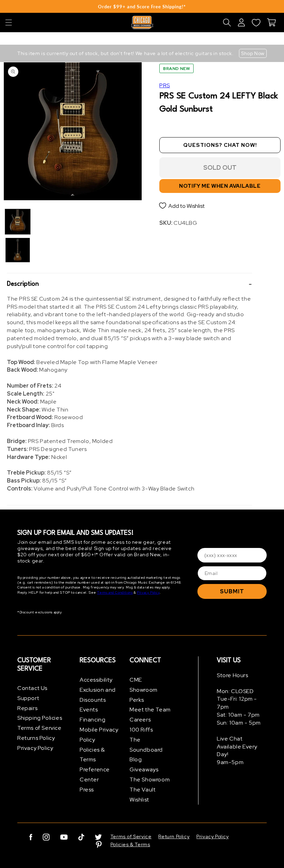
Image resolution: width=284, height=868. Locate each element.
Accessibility (96, 679)
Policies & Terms (92, 754)
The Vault (143, 789)
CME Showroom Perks (144, 689)
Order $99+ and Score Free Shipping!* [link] (142, 6)
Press (87, 789)
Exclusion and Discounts (98, 694)
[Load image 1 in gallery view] (17, 221)
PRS (164, 85)
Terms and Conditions (115, 592)
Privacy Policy (148, 592)
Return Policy (173, 836)
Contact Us (32, 688)
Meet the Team (150, 709)
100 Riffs (141, 729)
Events (89, 709)
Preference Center (95, 774)
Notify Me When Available (219, 186)
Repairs (27, 708)
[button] (8, 22)
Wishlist (139, 799)
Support (28, 698)
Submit (232, 591)
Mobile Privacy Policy (99, 734)
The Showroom (150, 779)
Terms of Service (39, 728)
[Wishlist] (256, 22)
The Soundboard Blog (146, 749)
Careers (140, 719)
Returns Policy (36, 738)
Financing (92, 719)
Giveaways (144, 769)
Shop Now (253, 53)
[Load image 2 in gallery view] (17, 250)
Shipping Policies (39, 717)
